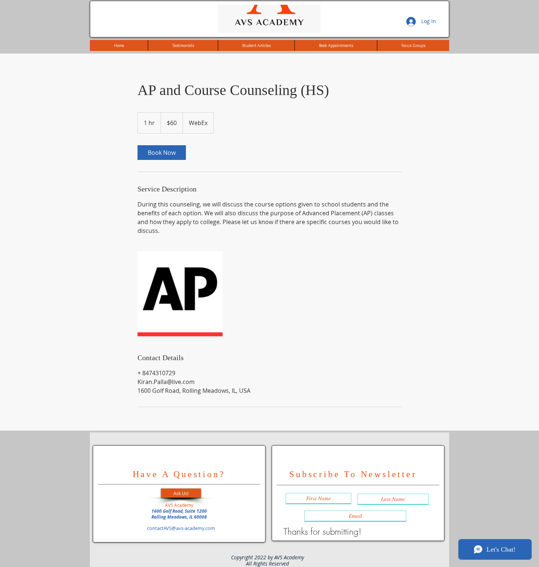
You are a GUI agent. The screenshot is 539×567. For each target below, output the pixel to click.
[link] (162, 152)
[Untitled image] (180, 293)
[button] (181, 493)
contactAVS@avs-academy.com (181, 528)
